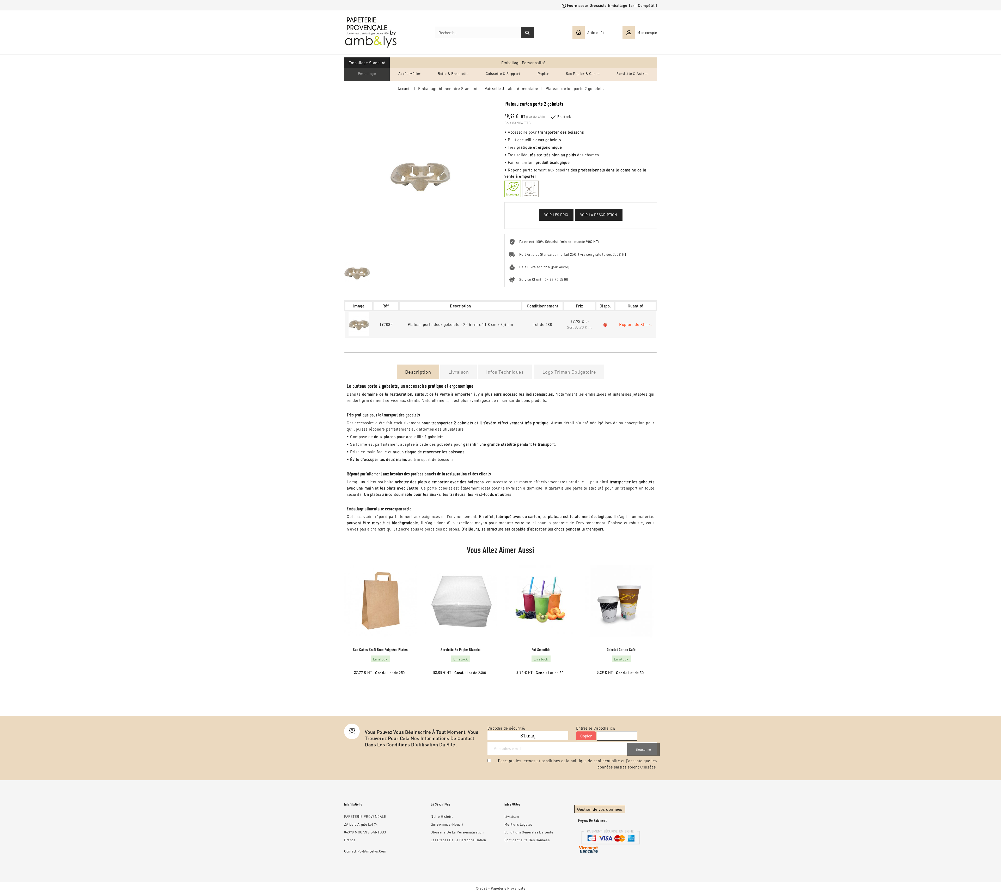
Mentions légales (518, 824)
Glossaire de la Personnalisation (457, 832)
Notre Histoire (442, 816)
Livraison (458, 372)
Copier (586, 735)
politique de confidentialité (595, 760)
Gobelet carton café (621, 649)
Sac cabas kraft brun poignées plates (380, 649)
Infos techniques (505, 372)
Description (418, 372)
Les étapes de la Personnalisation (458, 840)
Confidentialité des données (527, 840)
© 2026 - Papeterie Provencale (501, 888)
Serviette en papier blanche (461, 649)
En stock (564, 116)
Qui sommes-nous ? (447, 824)
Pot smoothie (541, 649)
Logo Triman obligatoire (569, 372)
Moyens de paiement (592, 820)
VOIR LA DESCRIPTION (598, 214)
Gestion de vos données (599, 809)
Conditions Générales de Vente (528, 832)
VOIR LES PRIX (556, 214)
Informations (353, 804)
